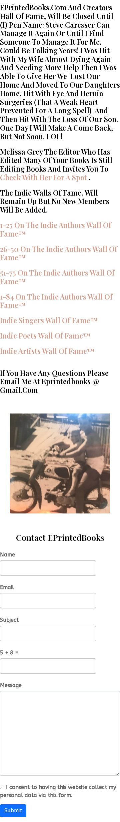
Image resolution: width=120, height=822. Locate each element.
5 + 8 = (9, 652)
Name (7, 554)
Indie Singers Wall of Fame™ (49, 320)
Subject (9, 620)
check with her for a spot (43, 177)
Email (7, 587)
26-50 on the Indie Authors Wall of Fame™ (58, 253)
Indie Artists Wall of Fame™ (47, 351)
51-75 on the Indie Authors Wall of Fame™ (57, 277)
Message (11, 685)
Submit (13, 810)
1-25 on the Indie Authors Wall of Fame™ (55, 229)
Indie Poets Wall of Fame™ (45, 335)
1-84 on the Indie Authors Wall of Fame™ (56, 301)
